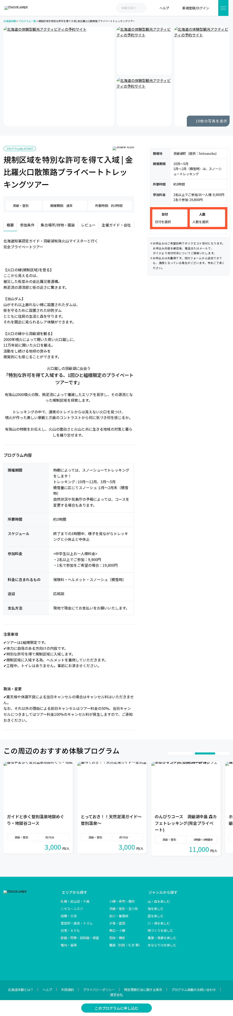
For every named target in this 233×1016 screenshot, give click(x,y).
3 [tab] (179, 754)
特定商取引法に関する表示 (143, 989)
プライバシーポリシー (99, 989)
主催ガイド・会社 (116, 225)
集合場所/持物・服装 (58, 225)
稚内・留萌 (69, 945)
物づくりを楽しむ (160, 930)
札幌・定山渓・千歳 (75, 901)
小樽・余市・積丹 (122, 901)
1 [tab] (169, 754)
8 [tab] (217, 754)
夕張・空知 (117, 923)
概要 (10, 225)
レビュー (88, 225)
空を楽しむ (156, 916)
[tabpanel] (38, 808)
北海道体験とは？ (20, 989)
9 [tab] (222, 754)
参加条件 (27, 225)
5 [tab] (188, 754)
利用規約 (67, 989)
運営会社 (116, 994)
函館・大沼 (69, 916)
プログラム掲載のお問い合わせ (193, 989)
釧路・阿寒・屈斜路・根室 (80, 937)
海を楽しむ (156, 908)
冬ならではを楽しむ (162, 945)
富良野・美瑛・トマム (77, 923)
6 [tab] (192, 754)
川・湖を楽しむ (159, 923)
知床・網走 (117, 937)
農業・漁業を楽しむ (162, 937)
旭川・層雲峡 (118, 916)
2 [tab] (174, 754)
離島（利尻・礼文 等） (125, 945)
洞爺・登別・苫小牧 (123, 908)
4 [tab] (183, 754)
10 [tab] (226, 754)
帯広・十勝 (117, 930)
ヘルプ (47, 989)
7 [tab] (205, 754)
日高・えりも (70, 930)
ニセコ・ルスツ (72, 908)
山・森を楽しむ (159, 901)
